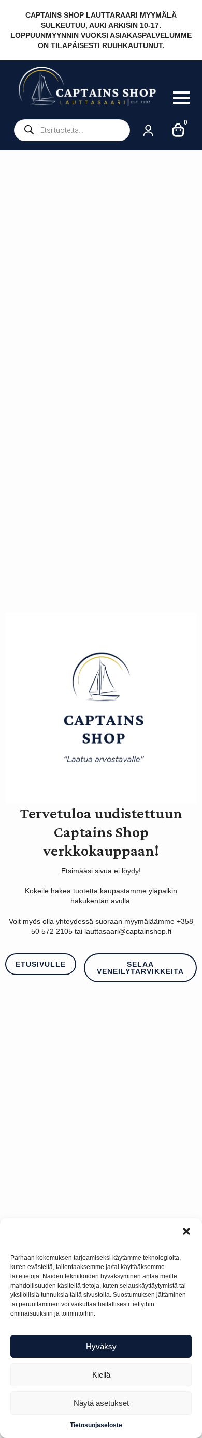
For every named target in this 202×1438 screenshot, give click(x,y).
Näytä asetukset (101, 1403)
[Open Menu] (181, 97)
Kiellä (101, 1374)
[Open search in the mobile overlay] (72, 130)
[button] (186, 1231)
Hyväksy (101, 1346)
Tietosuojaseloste (96, 1425)
